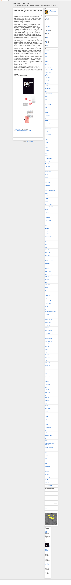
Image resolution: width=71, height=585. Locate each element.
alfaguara (46, 74)
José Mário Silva (47, 284)
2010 (47, 42)
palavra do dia (47, 376)
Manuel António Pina (48, 319)
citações (46, 131)
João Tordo (47, 268)
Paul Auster (47, 387)
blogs (46, 110)
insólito (46, 244)
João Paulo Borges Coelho (49, 260)
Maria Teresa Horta (48, 336)
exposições (47, 195)
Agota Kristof (47, 58)
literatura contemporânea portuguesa (51, 300)
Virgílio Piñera (47, 482)
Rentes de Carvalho (48, 413)
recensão (46, 411)
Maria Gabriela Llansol (48, 330)
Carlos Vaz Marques (48, 115)
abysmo (46, 53)
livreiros (46, 308)
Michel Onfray (47, 354)
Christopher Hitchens (48, 126)
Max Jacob (47, 351)
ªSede (46, 99)
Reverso (46, 416)
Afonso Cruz (47, 56)
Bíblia (46, 107)
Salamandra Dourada (48, 435)
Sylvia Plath (47, 461)
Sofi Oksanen (47, 453)
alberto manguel (47, 64)
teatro (46, 463)
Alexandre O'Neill (48, 72)
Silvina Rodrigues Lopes (49, 447)
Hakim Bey (47, 228)
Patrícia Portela (47, 384)
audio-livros (47, 102)
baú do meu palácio (48, 104)
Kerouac (46, 292)
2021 (47, 18)
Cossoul (46, 142)
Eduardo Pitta (47, 180)
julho (48, 26)
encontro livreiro (47, 182)
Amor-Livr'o (47, 80)
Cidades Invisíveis (48, 128)
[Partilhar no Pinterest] (27, 129)
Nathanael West (47, 368)
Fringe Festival (47, 217)
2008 (47, 45)
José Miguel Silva (48, 285)
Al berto (46, 61)
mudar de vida (47, 360)
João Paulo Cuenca (48, 263)
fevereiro (48, 30)
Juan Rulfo (47, 290)
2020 (47, 19)
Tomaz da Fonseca (48, 469)
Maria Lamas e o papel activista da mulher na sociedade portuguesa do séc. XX (47, 547)
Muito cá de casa (47, 362)
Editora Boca (47, 172)
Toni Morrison (47, 471)
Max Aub (46, 349)
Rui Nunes (46, 432)
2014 (47, 37)
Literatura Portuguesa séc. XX (49, 301)
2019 (47, 20)
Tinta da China (47, 466)
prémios (46, 405)
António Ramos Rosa (48, 93)
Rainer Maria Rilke (48, 408)
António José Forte (48, 88)
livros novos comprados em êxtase (50, 311)
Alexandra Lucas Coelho (49, 69)
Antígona (46, 85)
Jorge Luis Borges (48, 271)
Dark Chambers (47, 150)
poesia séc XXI (47, 400)
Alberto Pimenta (47, 66)
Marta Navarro (47, 346)
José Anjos (47, 276)
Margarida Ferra (47, 328)
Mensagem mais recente (18, 138)
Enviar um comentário (18, 134)
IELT (46, 241)
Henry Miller (47, 233)
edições (46, 169)
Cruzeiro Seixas (47, 145)
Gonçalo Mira (47, 223)
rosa (50, 10)
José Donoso (47, 279)
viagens (46, 479)
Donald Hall (47, 163)
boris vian (46, 112)
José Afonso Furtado (48, 273)
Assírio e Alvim (47, 101)
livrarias (46, 306)
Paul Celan (47, 389)
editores (46, 177)
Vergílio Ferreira (47, 477)
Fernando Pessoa (48, 207)
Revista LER (47, 419)
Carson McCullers (48, 117)
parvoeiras (46, 381)
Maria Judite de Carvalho (49, 333)
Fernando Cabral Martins (49, 206)
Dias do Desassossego (48, 158)
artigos (18, 130)
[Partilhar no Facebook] (26, 129)
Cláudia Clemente (48, 134)
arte (45, 94)
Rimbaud (46, 424)
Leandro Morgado (48, 293)
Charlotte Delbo (47, 123)
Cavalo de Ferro (47, 118)
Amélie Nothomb (47, 77)
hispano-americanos (48, 236)
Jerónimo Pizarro (47, 252)
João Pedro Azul (47, 265)
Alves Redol (47, 75)
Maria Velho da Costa (48, 338)
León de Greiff (47, 295)
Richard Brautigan (48, 422)
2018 (47, 32)
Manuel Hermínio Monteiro (49, 325)
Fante (46, 199)
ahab (46, 59)
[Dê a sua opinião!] (24, 129)
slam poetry (47, 450)
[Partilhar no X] (25, 129)
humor (46, 239)
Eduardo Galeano (48, 179)
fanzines (46, 201)
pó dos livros (47, 397)
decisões (46, 153)
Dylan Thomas (47, 166)
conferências (47, 137)
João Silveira (47, 266)
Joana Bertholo (47, 255)
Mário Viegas (47, 343)
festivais (46, 209)
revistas (30, 130)
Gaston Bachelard (48, 220)
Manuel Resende (47, 327)
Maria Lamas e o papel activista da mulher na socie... (50, 24)
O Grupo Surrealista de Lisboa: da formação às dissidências (47, 565)
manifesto (46, 317)
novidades (46, 371)
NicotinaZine (47, 370)
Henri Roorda (47, 231)
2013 (47, 38)
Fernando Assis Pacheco (49, 204)
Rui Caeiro (46, 430)
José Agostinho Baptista (49, 274)
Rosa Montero (47, 429)
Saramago (46, 438)
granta (46, 225)
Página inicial (29, 138)
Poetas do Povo (47, 403)
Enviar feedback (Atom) (30, 141)
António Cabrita (47, 86)
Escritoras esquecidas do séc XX (50, 190)
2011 (47, 41)
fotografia (46, 215)
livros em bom (47, 309)
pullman (46, 406)
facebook (46, 196)
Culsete (46, 147)
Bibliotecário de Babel (48, 109)
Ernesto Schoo (47, 187)
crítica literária (47, 144)
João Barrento (47, 257)
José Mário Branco (48, 282)
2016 (47, 34)
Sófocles (46, 455)
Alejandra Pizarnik (48, 67)
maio (48, 27)
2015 (47, 36)
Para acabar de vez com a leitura (50, 379)
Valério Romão (47, 476)
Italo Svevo (47, 249)
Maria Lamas (21, 130)
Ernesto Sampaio (48, 185)
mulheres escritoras (26, 130)
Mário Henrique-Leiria (48, 341)
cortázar (46, 139)
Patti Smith (47, 386)
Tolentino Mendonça (48, 468)
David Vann (47, 152)
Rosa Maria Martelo (48, 427)
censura (46, 120)
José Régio (47, 287)
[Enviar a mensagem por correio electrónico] (22, 129)
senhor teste (47, 441)
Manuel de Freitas (48, 322)
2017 (47, 33)
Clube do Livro (47, 136)
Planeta (46, 395)
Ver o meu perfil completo (53, 11)
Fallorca (46, 198)
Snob (46, 452)
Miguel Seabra (47, 357)
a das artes (47, 50)
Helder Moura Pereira (48, 230)
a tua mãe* (47, 51)
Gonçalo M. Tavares (48, 222)
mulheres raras (47, 365)
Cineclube (46, 129)
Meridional (46, 352)
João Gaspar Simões (48, 258)
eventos (46, 193)
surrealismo (47, 460)
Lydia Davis (47, 314)
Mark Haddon (47, 344)
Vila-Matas (46, 480)
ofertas (46, 373)
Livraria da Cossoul (48, 303)
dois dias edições (48, 161)
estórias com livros (22, 4)
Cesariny (46, 121)
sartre (46, 440)
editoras (46, 174)
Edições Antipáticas (48, 171)
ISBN (46, 247)
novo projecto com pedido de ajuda (47, 531)
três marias (47, 474)
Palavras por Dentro (48, 378)
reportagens (47, 414)
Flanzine (46, 214)
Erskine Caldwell (47, 188)
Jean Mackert (47, 250)
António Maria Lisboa (48, 91)
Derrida (46, 155)
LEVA (46, 298)
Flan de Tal (47, 212)
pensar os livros (47, 392)
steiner (46, 458)
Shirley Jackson (47, 445)
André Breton (47, 83)
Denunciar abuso (48, 485)
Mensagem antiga (39, 138)
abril (48, 29)
